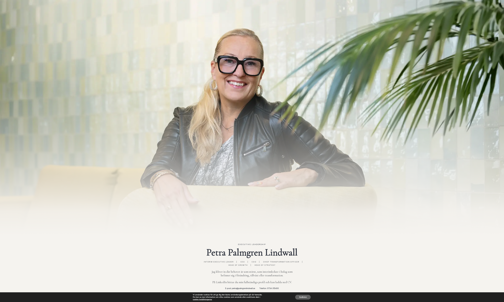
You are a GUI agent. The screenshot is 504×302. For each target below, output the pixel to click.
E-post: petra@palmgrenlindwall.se (240, 288)
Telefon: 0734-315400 (269, 288)
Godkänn (303, 297)
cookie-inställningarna (202, 299)
